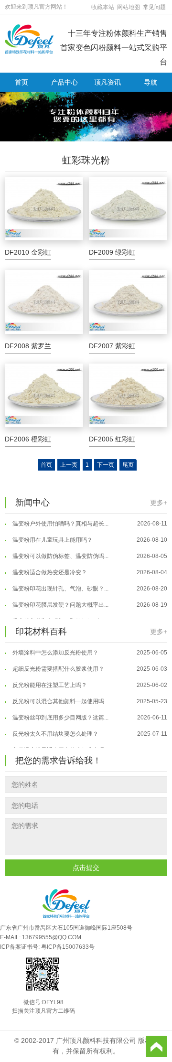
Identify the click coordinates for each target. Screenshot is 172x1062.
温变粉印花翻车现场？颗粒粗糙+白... (89, 617)
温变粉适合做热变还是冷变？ (89, 568)
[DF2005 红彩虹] (128, 396)
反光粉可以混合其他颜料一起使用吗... (89, 697)
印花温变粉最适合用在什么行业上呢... (89, 746)
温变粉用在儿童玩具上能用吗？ (89, 536)
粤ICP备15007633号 (68, 947)
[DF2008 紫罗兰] (44, 302)
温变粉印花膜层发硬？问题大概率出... (89, 601)
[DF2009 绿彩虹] (128, 209)
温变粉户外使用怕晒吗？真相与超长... (89, 519)
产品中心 (64, 82)
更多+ (158, 502)
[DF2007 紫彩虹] (128, 302)
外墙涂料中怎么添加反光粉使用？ (89, 648)
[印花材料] (29, 39)
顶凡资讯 (107, 82)
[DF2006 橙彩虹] (44, 396)
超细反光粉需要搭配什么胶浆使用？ (89, 665)
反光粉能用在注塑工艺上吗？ (89, 681)
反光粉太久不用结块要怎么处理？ (89, 730)
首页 (21, 82)
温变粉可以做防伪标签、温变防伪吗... (89, 552)
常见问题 (154, 7)
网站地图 (128, 7)
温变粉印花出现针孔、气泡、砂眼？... (89, 584)
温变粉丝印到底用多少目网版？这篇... (89, 713)
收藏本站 (102, 7)
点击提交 (86, 867)
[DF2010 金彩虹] (44, 209)
